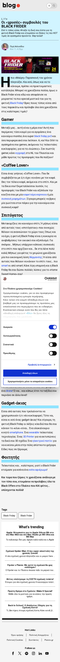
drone (9, 390)
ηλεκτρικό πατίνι (42, 440)
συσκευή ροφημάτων (13, 198)
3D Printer (28, 436)
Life (4, 19)
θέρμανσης (35, 257)
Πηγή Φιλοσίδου (17, 46)
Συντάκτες (34, 640)
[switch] (53, 336)
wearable (34, 432)
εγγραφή (20, 152)
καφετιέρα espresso (35, 194)
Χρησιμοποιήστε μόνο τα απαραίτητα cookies (30, 381)
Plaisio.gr (49, 640)
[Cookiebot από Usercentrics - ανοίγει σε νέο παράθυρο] (44, 279)
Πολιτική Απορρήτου (39, 635)
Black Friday (16, 103)
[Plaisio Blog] (11, 6)
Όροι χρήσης (17, 635)
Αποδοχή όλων (30, 373)
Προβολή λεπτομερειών (39, 365)
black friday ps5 (43, 136)
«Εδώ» (29, 313)
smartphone (16, 432)
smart (4, 265)
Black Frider (26, 515)
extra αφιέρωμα (38, 469)
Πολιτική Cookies (15, 640)
